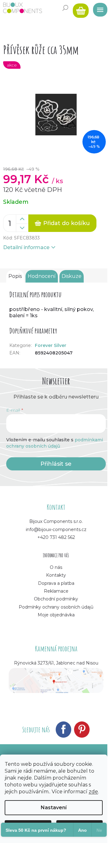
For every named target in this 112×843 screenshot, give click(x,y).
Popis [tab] (15, 276)
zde (93, 792)
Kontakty (56, 575)
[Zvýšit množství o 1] (22, 219)
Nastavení (54, 807)
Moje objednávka (56, 615)
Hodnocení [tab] (42, 276)
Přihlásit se (56, 463)
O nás (56, 567)
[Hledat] (65, 8)
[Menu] (98, 8)
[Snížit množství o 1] (22, 227)
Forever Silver (50, 345)
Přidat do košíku (66, 223)
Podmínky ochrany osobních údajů (56, 607)
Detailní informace (26, 247)
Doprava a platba (56, 583)
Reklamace (56, 591)
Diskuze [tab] (72, 276)
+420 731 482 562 (56, 537)
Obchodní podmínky (56, 599)
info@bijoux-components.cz (56, 529)
